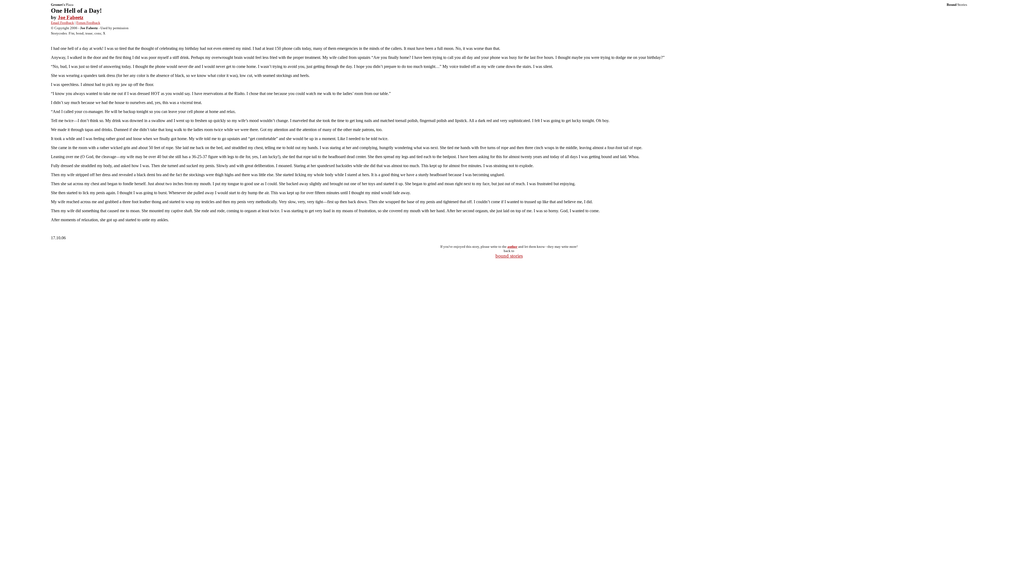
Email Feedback (62, 23)
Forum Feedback (88, 23)
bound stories (509, 256)
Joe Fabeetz (70, 17)
